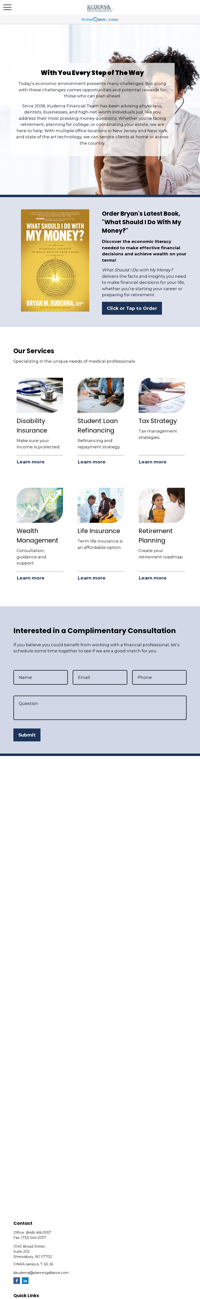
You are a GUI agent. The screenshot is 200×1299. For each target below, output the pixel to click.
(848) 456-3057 (38, 1232)
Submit (27, 735)
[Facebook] (16, 1280)
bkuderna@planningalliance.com (41, 1273)
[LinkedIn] (25, 1280)
